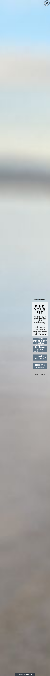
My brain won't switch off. (40, 349)
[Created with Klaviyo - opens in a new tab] (25, 674)
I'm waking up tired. (40, 357)
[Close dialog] (47, 3)
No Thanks (40, 374)
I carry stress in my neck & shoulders (40, 341)
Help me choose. (40, 366)
